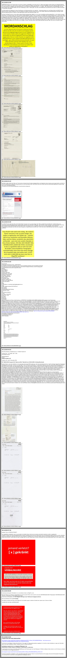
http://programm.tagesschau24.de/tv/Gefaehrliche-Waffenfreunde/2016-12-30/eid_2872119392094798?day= (22, 640)
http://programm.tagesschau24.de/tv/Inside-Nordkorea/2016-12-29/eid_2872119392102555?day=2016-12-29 (22, 651)
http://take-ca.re (26, 311)
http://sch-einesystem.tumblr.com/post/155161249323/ (12, 311)
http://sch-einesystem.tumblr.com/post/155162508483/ (44, 310)
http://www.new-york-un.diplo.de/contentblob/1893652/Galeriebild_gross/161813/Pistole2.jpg (26, 641)
